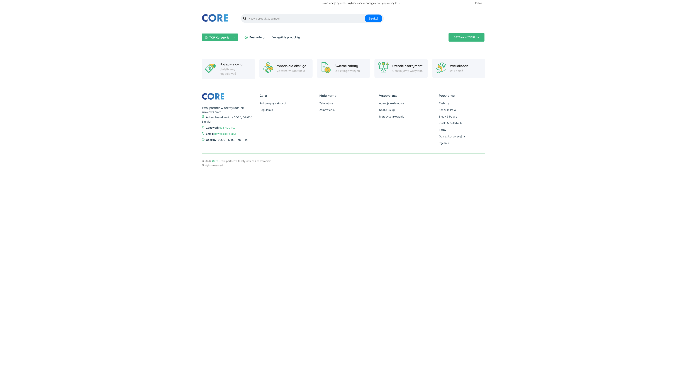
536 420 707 (227, 127)
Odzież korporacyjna (452, 136)
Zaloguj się (326, 103)
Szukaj (373, 18)
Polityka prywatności (273, 103)
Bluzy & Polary (448, 116)
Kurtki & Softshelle (450, 123)
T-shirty (444, 103)
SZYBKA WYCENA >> (466, 37)
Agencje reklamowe (391, 103)
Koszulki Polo (447, 110)
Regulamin (266, 110)
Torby (442, 130)
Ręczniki (444, 143)
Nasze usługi (387, 110)
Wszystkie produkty (286, 37)
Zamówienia (327, 110)
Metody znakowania (391, 116)
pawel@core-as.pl (225, 133)
